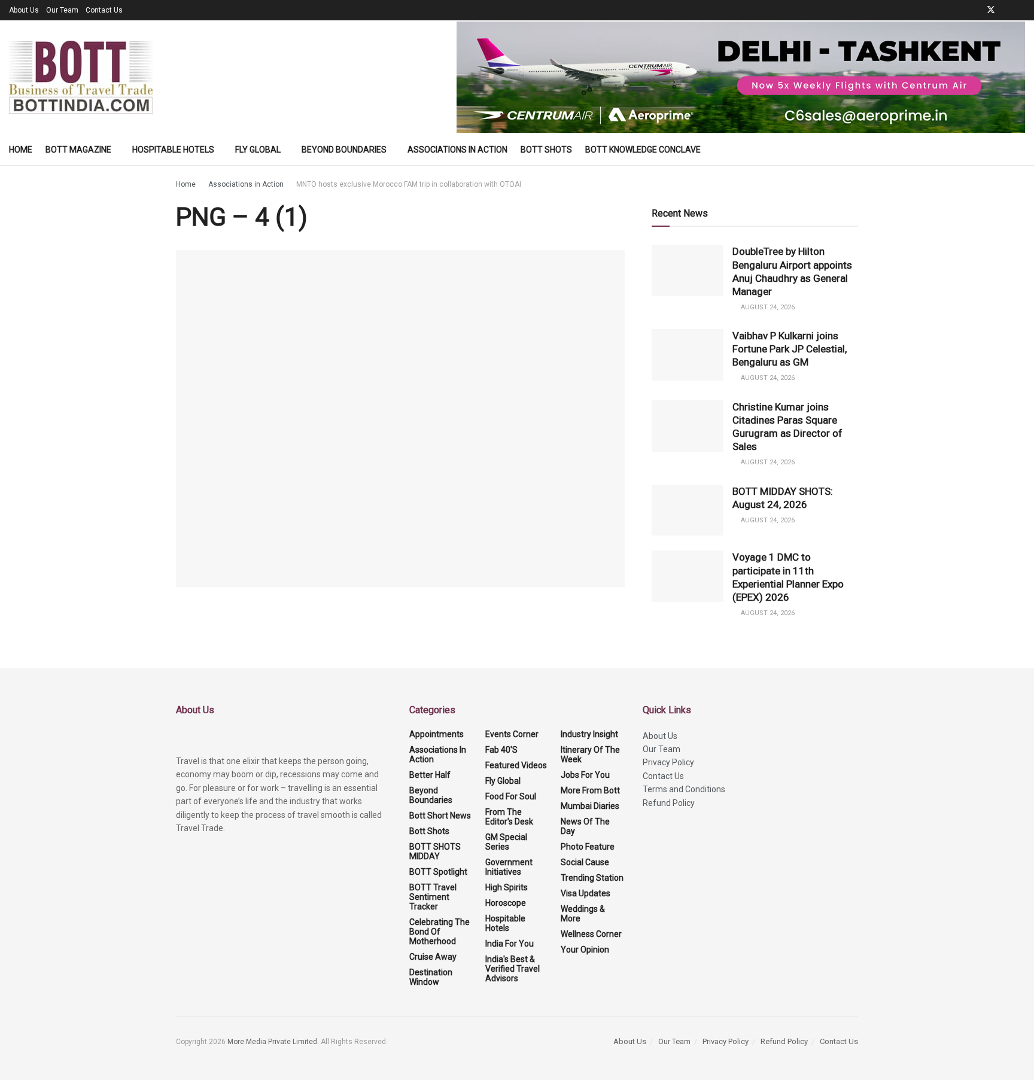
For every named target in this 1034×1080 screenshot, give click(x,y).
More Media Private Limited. (274, 1042)
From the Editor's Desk (509, 816)
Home (20, 149)
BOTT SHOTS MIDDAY (435, 851)
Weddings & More (583, 913)
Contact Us (104, 10)
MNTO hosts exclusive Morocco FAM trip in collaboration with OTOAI (408, 184)
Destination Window (430, 977)
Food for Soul (510, 796)
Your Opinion (585, 949)
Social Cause (585, 862)
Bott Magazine (78, 149)
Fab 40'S (501, 750)
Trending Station (592, 878)
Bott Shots (546, 149)
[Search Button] (1020, 149)
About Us (24, 10)
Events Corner (512, 734)
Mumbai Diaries (590, 806)
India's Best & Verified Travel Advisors (512, 968)
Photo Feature (588, 846)
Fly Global (258, 149)
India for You (509, 943)
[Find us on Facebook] (975, 10)
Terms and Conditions (684, 789)
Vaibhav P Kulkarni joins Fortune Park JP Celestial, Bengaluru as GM (789, 349)
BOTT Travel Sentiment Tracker (433, 897)
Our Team (62, 10)
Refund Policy (669, 803)
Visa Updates (585, 893)
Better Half (430, 775)
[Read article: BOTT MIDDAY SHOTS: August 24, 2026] (687, 510)
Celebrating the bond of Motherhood (439, 931)
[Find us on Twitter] (991, 10)
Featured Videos (516, 765)
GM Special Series (506, 841)
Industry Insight (589, 734)
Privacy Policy (668, 762)
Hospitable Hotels (173, 149)
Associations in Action (457, 149)
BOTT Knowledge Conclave (643, 149)
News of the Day (585, 826)
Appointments (436, 734)
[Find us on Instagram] (1021, 10)
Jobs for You (585, 775)
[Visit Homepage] (81, 77)
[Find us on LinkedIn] (1006, 10)
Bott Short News (440, 815)
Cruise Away (433, 957)
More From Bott (590, 790)
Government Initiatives (509, 867)
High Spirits (506, 887)
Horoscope (505, 903)
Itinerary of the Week (590, 754)
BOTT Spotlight (438, 872)
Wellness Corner (591, 934)
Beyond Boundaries (344, 149)
